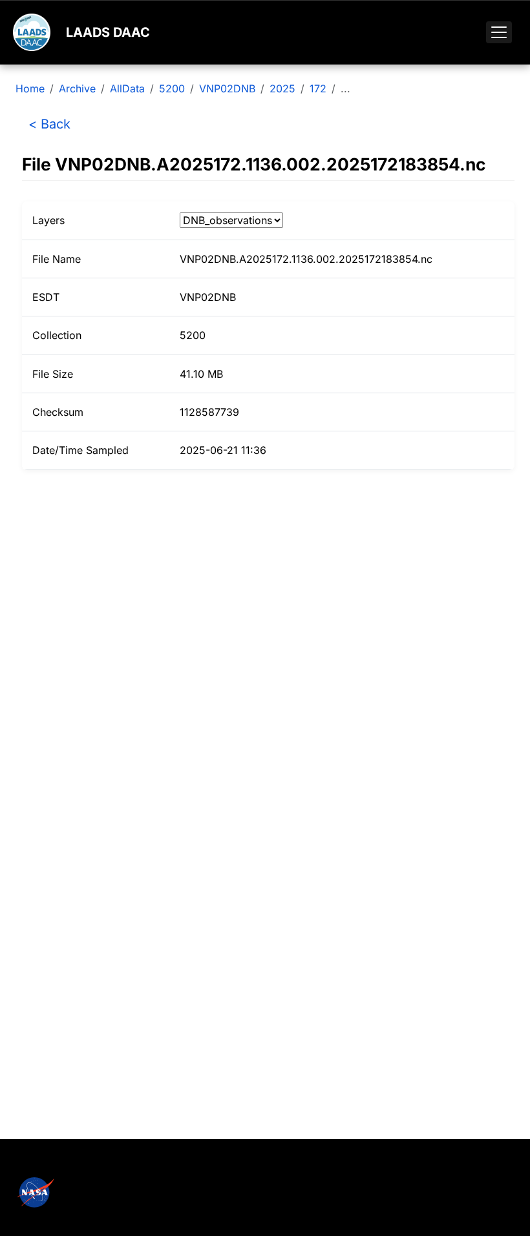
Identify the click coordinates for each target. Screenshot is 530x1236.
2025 (282, 88)
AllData (127, 88)
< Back (49, 124)
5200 (172, 88)
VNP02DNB (227, 88)
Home (30, 88)
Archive (77, 88)
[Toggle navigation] (499, 32)
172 (318, 88)
